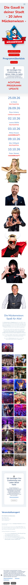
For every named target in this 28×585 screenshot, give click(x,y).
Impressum (17, 578)
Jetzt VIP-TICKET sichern (14, 54)
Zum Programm (14, 62)
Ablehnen (13, 583)
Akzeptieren (14, 500)
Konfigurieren (6, 580)
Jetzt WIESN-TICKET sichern (14, 51)
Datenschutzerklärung (14, 497)
